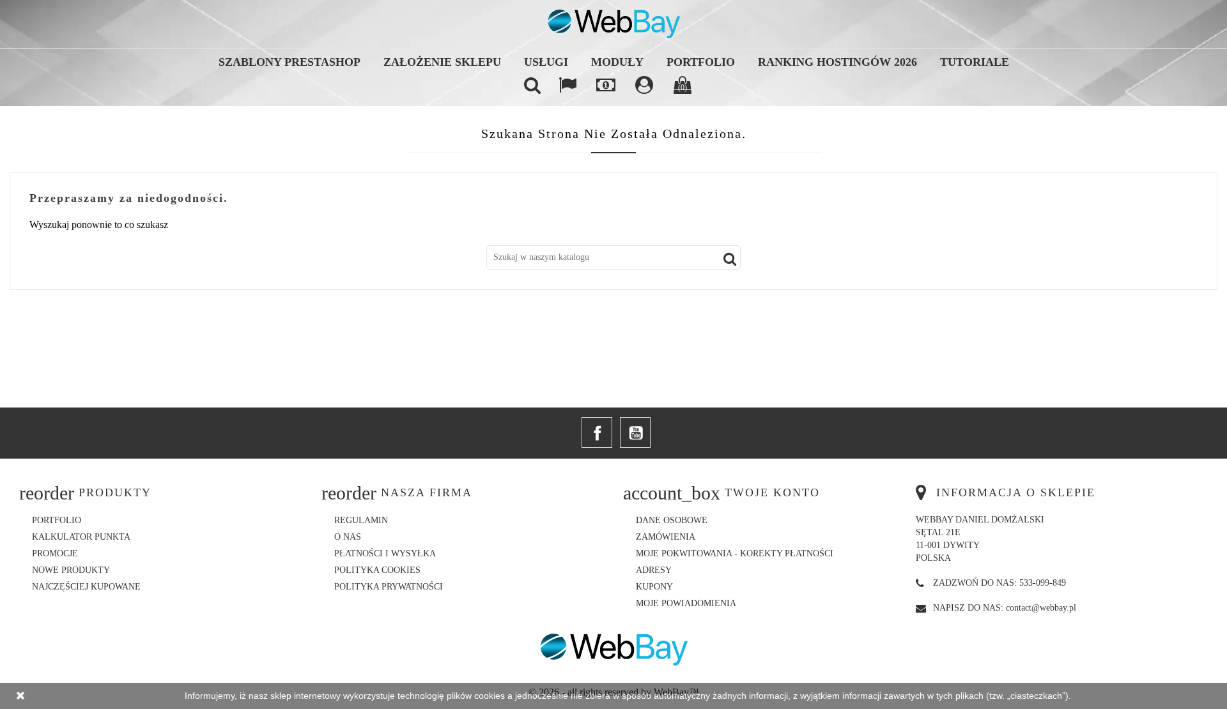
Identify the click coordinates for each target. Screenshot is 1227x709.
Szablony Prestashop (289, 62)
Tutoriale (974, 62)
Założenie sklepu (442, 62)
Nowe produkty (71, 570)
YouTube (635, 432)
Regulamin (361, 520)
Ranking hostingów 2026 (837, 62)
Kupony (654, 586)
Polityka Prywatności (388, 586)
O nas (347, 537)
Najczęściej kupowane (86, 586)
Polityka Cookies (377, 570)
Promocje (55, 553)
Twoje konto (772, 492)
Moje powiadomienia (686, 603)
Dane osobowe (671, 520)
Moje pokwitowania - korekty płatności (734, 553)
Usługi (546, 62)
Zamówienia (665, 537)
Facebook (597, 432)
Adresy (654, 570)
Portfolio (701, 62)
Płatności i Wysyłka (385, 553)
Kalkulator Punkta (81, 537)
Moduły (617, 62)
